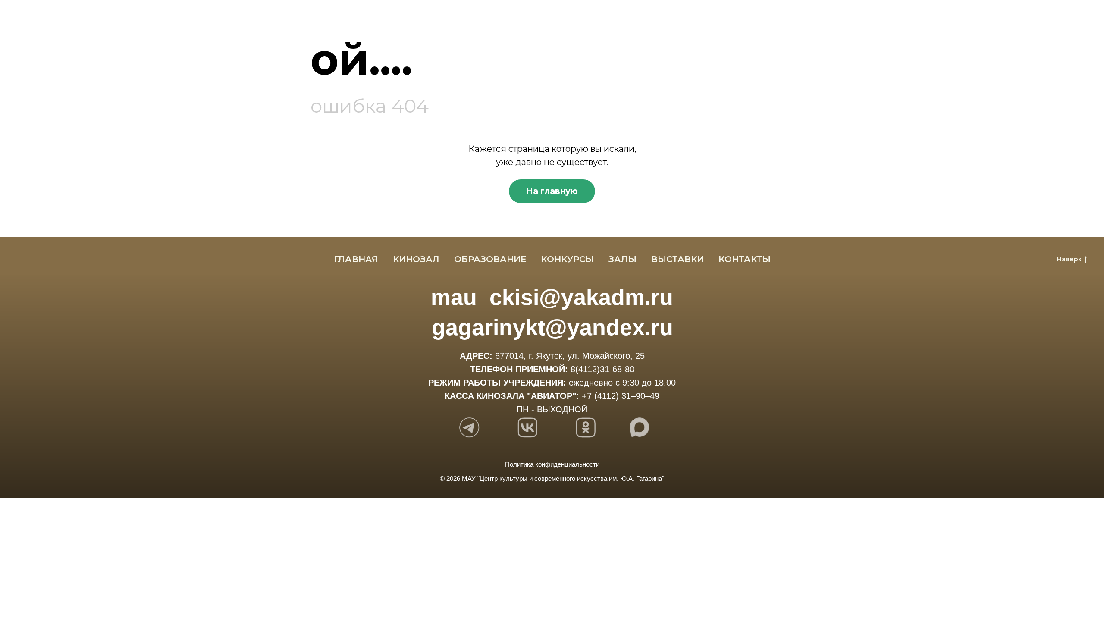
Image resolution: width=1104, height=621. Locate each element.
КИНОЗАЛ (416, 259)
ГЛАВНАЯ (356, 259)
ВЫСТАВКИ (677, 259)
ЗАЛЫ (622, 259)
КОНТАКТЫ (744, 259)
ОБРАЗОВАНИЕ (490, 259)
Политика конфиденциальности (552, 464)
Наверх (1069, 259)
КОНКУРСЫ (567, 259)
